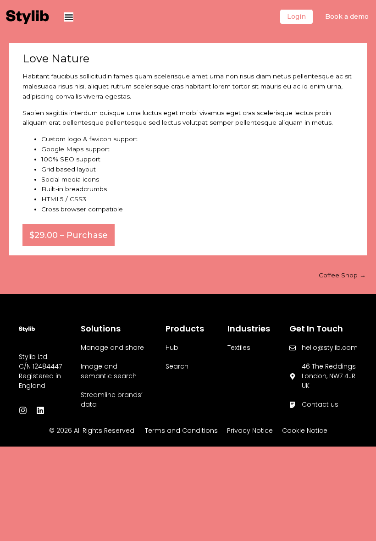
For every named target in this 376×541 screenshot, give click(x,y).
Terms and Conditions (181, 430)
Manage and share (112, 347)
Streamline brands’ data (112, 399)
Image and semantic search (109, 371)
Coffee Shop (342, 275)
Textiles (238, 347)
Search (177, 366)
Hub (172, 347)
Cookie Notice (304, 430)
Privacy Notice (250, 430)
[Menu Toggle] (68, 17)
